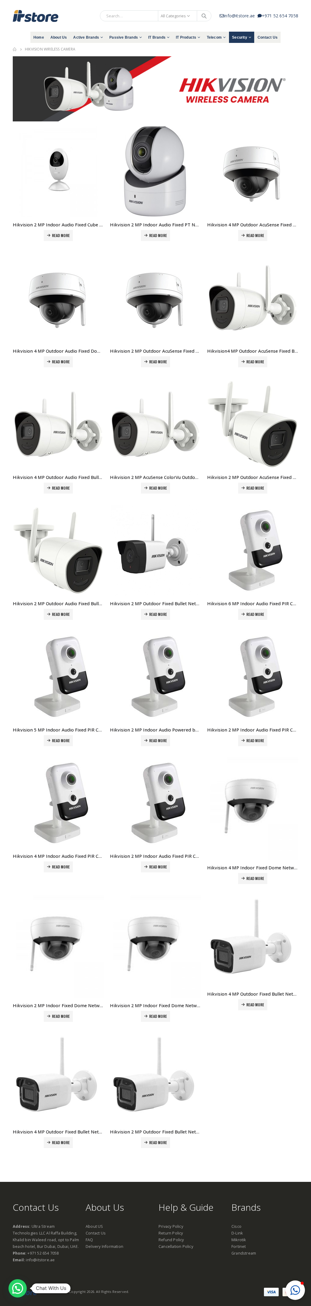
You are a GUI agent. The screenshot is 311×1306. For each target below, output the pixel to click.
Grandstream (243, 1253)
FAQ (89, 1239)
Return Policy (171, 1233)
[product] (58, 171)
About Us (58, 37)
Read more (61, 235)
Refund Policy (171, 1239)
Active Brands (86, 37)
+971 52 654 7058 (280, 16)
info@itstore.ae (240, 16)
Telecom (214, 37)
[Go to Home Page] (14, 49)
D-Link (237, 1233)
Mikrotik (238, 1239)
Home (38, 37)
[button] (295, 1290)
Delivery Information (104, 1246)
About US (94, 1226)
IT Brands (157, 37)
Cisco (236, 1226)
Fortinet (238, 1246)
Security (239, 37)
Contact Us (268, 37)
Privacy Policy (171, 1226)
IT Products (186, 37)
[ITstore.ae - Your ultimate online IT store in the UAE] (35, 15)
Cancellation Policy (176, 1246)
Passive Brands (123, 37)
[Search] (204, 16)
